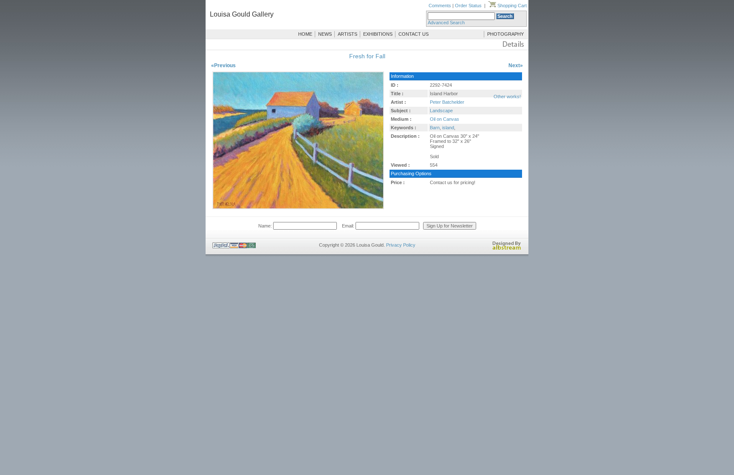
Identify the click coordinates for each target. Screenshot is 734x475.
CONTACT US (413, 34)
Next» (515, 65)
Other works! (507, 96)
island (448, 127)
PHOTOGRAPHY (505, 34)
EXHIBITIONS (377, 34)
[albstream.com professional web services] (507, 248)
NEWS (325, 34)
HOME (305, 34)
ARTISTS (347, 34)
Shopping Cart (511, 5)
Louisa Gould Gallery (242, 14)
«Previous (223, 65)
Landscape (441, 110)
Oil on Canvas (444, 119)
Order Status (468, 5)
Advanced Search (446, 22)
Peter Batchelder (447, 102)
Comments (440, 5)
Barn (435, 127)
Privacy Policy (400, 244)
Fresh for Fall (367, 56)
